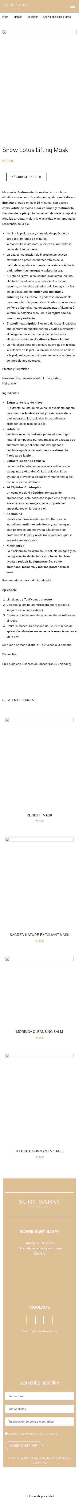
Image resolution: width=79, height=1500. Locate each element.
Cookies (39, 1253)
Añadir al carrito (26, 176)
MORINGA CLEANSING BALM (39, 1031)
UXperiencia (39, 1462)
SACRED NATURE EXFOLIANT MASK (40, 935)
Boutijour (32, 16)
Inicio (5, 16)
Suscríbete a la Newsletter (39, 1331)
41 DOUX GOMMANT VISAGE (39, 1151)
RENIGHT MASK (39, 815)
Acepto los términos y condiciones (32, 1434)
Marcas (18, 16)
